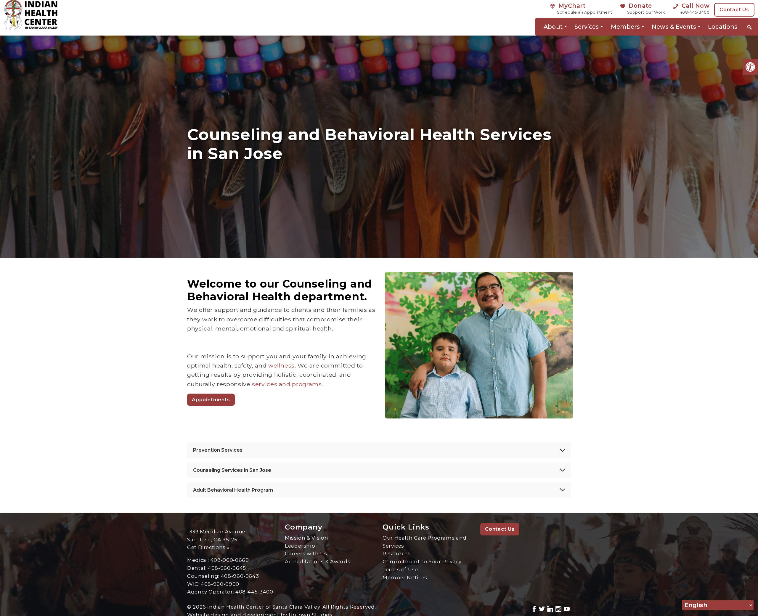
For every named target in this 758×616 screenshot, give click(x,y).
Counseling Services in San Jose (232, 470)
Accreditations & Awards (318, 561)
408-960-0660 (230, 560)
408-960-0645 (227, 568)
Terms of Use (400, 569)
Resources (397, 553)
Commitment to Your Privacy (422, 561)
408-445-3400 (254, 592)
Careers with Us (306, 553)
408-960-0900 (220, 584)
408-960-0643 (240, 576)
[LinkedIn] (550, 608)
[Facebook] (534, 608)
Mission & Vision (306, 538)
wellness (281, 365)
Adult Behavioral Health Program (233, 490)
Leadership (300, 546)
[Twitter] (542, 608)
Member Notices (405, 577)
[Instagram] (558, 608)
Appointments (211, 399)
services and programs (287, 384)
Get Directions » (208, 547)
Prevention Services (218, 450)
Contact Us (734, 9)
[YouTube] (567, 608)
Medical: (199, 560)
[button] (750, 67)
